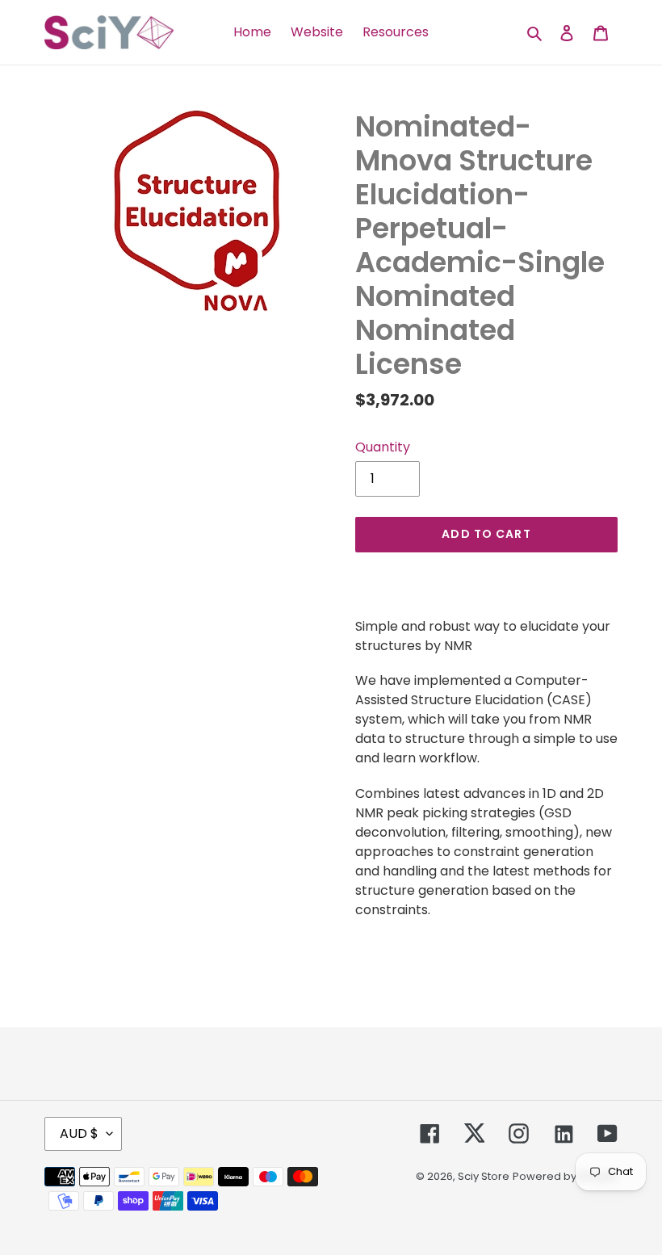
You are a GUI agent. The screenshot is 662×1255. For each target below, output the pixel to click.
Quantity (382, 447)
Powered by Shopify (565, 1176)
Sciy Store (483, 1176)
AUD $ (79, 1133)
